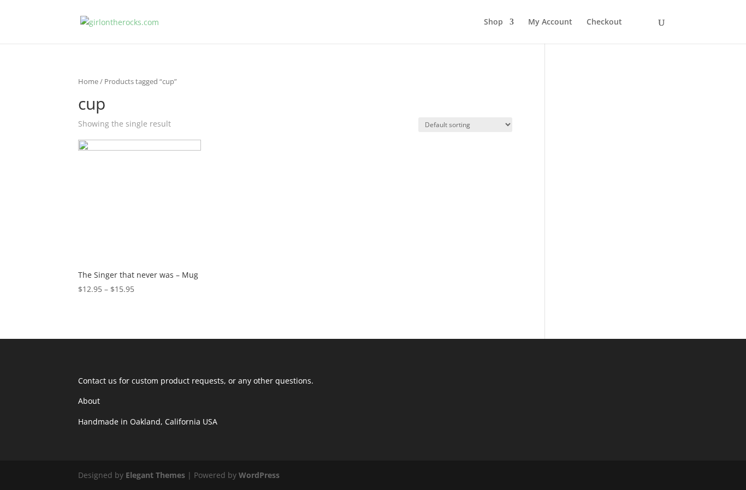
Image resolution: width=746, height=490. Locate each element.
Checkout (604, 22)
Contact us (97, 380)
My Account (550, 22)
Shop (493, 22)
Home (88, 81)
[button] (139, 201)
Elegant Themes (155, 475)
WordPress (259, 475)
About (89, 401)
